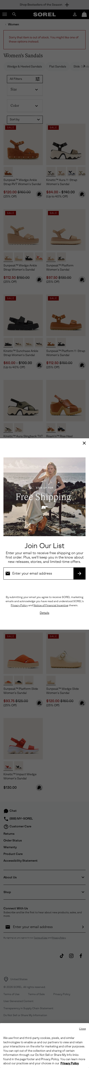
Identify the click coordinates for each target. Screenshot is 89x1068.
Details (44, 613)
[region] (44, 1045)
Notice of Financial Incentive (50, 605)
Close (82, 1029)
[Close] (84, 443)
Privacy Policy (19, 605)
